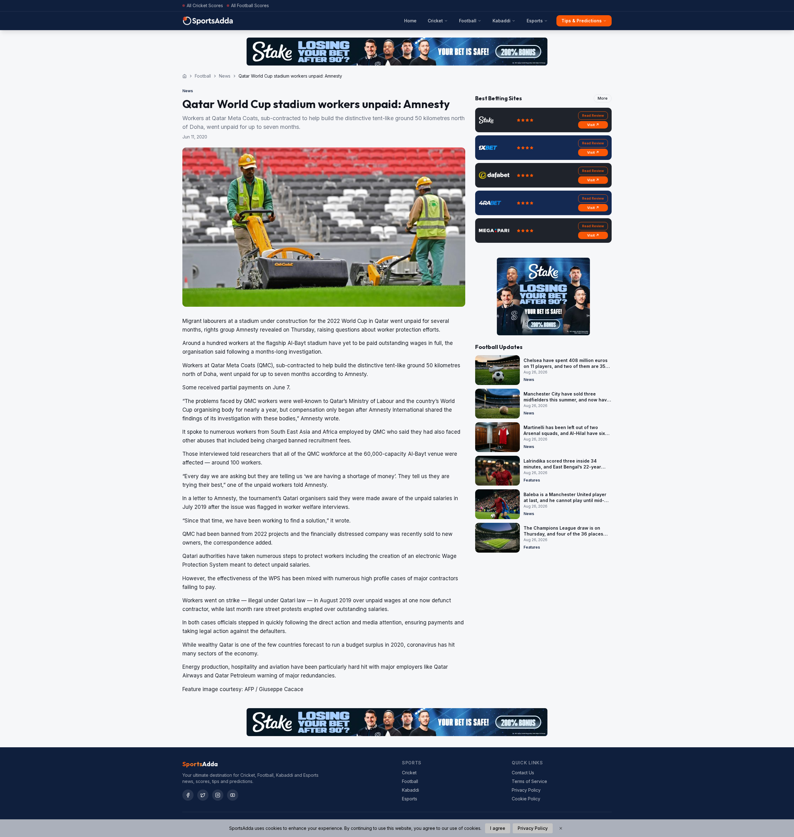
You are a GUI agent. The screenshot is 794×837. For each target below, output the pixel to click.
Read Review (593, 115)
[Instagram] (217, 795)
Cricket (435, 20)
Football (467, 20)
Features (532, 480)
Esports (535, 20)
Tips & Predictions (581, 20)
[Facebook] (188, 795)
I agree (497, 828)
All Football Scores (250, 5)
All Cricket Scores (205, 5)
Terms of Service (529, 781)
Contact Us (523, 772)
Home (410, 20)
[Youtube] (232, 795)
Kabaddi (502, 20)
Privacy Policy (526, 790)
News (224, 76)
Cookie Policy (526, 798)
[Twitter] (202, 795)
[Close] (560, 828)
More (603, 98)
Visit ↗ (593, 125)
